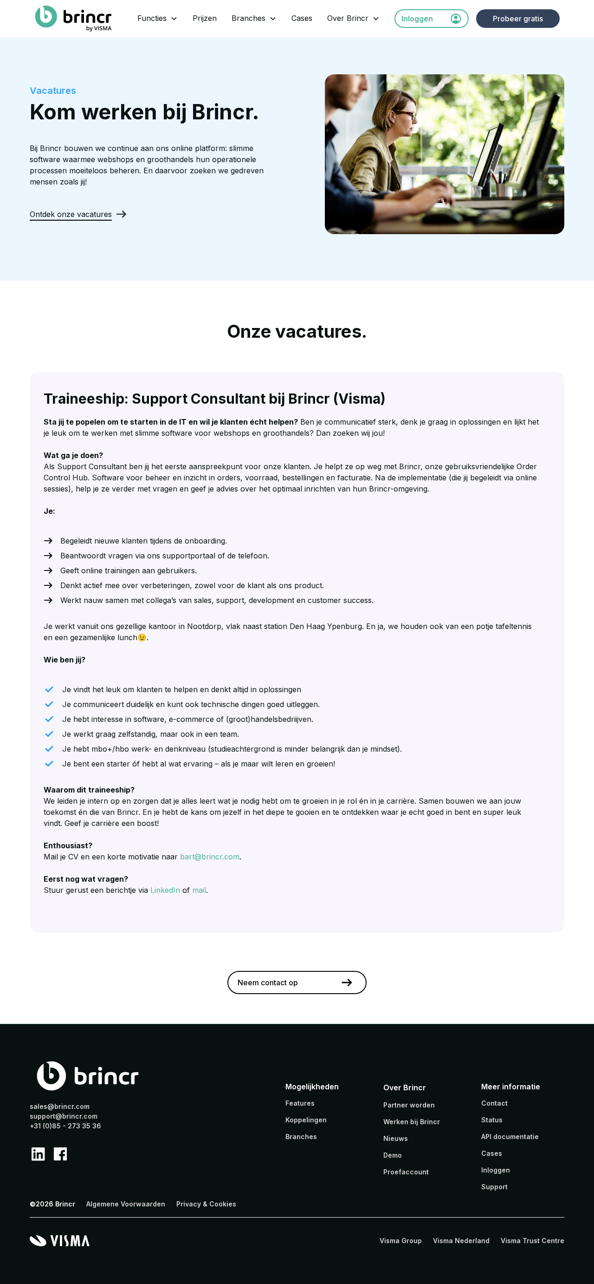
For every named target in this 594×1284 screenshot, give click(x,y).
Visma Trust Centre (532, 1241)
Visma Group (401, 1241)
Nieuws (395, 1138)
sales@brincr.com (60, 1106)
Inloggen (495, 1170)
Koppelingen (306, 1120)
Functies (152, 18)
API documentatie (510, 1136)
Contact (494, 1103)
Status (492, 1120)
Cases (301, 18)
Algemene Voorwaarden (125, 1204)
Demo (392, 1155)
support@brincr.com (63, 1116)
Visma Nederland (461, 1241)
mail (199, 890)
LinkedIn (165, 890)
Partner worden (409, 1105)
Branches (248, 18)
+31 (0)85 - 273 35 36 (65, 1126)
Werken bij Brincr (411, 1122)
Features (300, 1103)
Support (494, 1187)
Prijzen (205, 18)
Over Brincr (347, 18)
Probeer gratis (518, 18)
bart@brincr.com (209, 856)
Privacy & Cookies (206, 1204)
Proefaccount (406, 1172)
